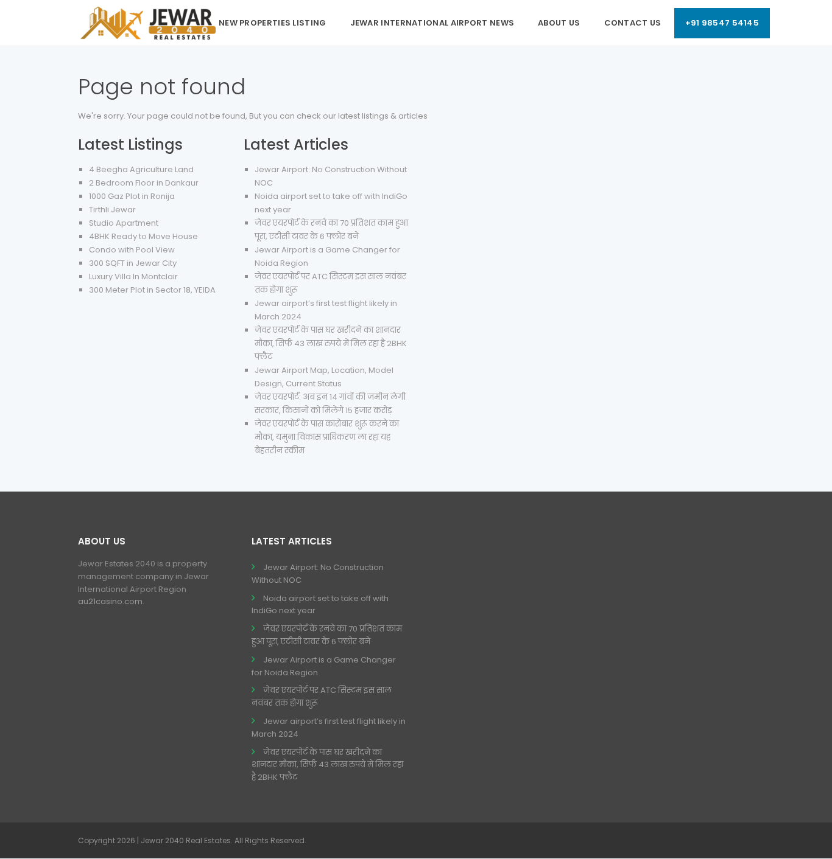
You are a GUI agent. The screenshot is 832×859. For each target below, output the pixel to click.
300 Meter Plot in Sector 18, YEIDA (152, 290)
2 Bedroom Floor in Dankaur (144, 183)
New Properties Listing (272, 23)
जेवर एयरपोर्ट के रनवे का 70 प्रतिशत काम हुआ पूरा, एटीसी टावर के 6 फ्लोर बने (327, 635)
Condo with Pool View (132, 250)
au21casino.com (110, 601)
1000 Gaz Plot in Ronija (132, 196)
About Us (559, 23)
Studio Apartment (123, 223)
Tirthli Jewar (112, 209)
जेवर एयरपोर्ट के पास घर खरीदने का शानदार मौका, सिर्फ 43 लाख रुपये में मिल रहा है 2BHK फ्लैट (331, 343)
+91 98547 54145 (722, 23)
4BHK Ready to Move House (143, 236)
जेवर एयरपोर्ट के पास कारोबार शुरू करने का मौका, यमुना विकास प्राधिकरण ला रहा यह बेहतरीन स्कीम (327, 437)
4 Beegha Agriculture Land (141, 169)
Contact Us (632, 23)
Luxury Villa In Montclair (133, 276)
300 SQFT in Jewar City (133, 263)
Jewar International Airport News (432, 23)
